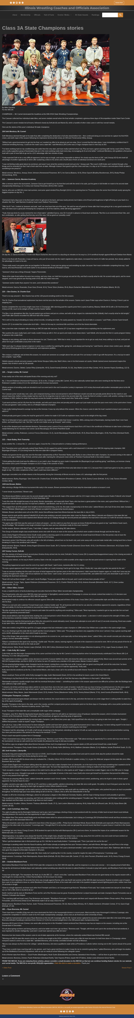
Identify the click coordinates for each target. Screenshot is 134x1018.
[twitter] (14, 3)
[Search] (120, 15)
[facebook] (11, 3)
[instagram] (20, 3)
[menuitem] (15, 15)
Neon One (72, 1016)
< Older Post (6, 968)
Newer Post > (127, 968)
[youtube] (17, 3)
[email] (23, 3)
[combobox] (110, 15)
